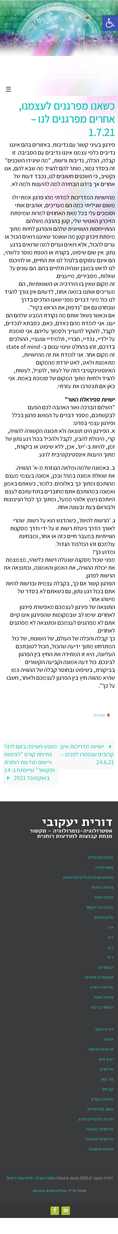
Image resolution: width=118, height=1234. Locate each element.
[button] (110, 23)
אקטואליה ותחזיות (98, 975)
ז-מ (110, 935)
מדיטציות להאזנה (99, 1137)
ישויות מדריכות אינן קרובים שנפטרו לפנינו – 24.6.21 (87, 752)
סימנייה (99, 714)
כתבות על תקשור (99, 905)
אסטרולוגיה (104, 866)
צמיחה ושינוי (103, 995)
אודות (108, 1037)
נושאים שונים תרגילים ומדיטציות (88, 876)
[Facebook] (55, 1209)
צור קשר (106, 1077)
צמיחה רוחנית (102, 886)
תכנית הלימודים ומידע (95, 1117)
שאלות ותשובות (101, 1147)
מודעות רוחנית (101, 985)
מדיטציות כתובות (99, 1127)
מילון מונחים (103, 915)
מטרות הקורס (102, 1097)
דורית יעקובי (103, 1027)
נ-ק (110, 945)
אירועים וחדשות (101, 1047)
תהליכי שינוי (103, 895)
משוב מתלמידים (100, 1107)
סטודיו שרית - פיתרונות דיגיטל (30, 1176)
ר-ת (110, 955)
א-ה (110, 925)
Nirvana (39, 1188)
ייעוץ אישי (105, 1057)
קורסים (107, 1087)
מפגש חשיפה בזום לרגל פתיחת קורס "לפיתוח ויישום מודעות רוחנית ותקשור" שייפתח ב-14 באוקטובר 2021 (30, 760)
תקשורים (106, 965)
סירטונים (106, 1067)
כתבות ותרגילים (100, 856)
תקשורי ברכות (102, 1005)
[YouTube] (66, 1209)
